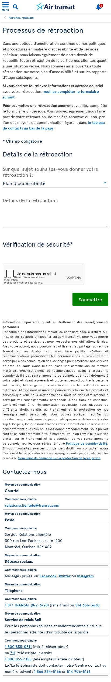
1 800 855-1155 (18, 658)
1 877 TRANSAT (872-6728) (27, 605)
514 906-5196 (79, 671)
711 (12, 652)
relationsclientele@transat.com (32, 505)
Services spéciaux (21, 17)
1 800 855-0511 (18, 646)
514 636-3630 (87, 605)
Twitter (64, 575)
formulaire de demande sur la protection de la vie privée (59, 458)
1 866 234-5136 (47, 671)
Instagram (85, 575)
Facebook (48, 575)
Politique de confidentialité (86, 443)
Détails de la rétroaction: (30, 200)
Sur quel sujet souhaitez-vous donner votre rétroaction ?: (50, 171)
